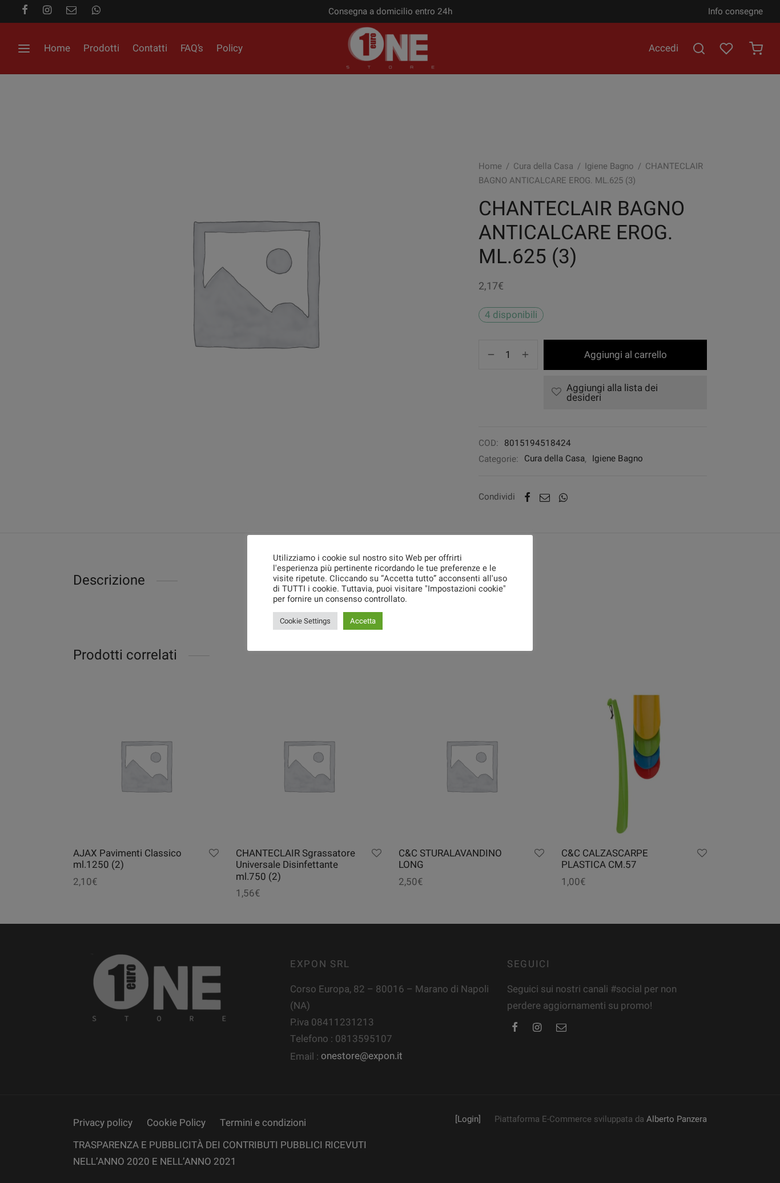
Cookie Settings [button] (305, 620)
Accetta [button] (363, 620)
